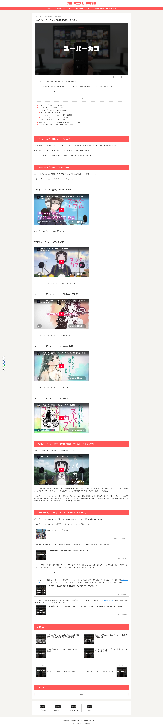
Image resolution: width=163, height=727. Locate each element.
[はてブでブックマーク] (4, 363)
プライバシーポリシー (76, 720)
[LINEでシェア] (4, 366)
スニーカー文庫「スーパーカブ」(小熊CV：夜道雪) (56, 115)
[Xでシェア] (4, 357)
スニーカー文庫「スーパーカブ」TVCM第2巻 (54, 117)
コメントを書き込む (81, 694)
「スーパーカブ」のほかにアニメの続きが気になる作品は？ (57, 124)
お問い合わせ (87, 720)
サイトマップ (96, 720)
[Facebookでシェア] (4, 360)
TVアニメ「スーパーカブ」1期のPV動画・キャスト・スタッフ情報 (59, 122)
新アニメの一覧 (108, 600)
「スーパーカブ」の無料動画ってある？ (51, 107)
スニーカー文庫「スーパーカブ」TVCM (52, 120)
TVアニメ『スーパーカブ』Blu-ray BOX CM (53, 110)
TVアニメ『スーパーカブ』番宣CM (51, 112)
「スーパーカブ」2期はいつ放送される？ (51, 105)
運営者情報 (66, 720)
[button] (4, 369)
